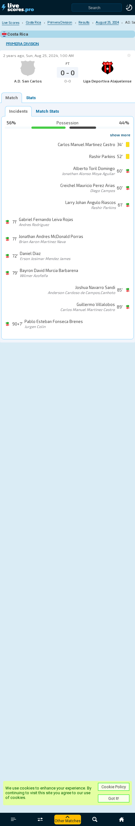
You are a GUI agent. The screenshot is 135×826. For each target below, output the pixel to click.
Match (11, 97)
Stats (31, 97)
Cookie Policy (113, 786)
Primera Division (22, 44)
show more (120, 135)
